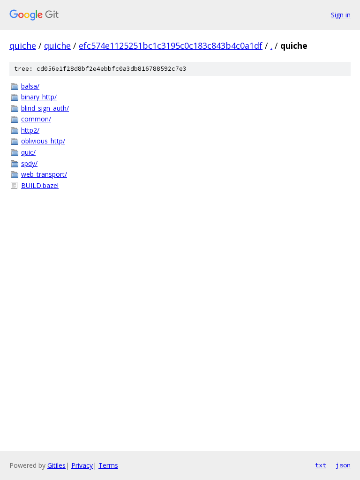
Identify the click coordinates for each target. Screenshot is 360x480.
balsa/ (30, 86)
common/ (36, 118)
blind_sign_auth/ (45, 108)
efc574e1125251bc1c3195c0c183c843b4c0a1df (170, 45)
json (343, 465)
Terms (108, 465)
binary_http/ (39, 96)
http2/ (30, 130)
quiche (22, 45)
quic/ (28, 152)
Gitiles (56, 465)
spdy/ (29, 163)
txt (320, 465)
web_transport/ (44, 174)
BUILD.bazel (40, 185)
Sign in (341, 14)
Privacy (82, 465)
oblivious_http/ (43, 140)
